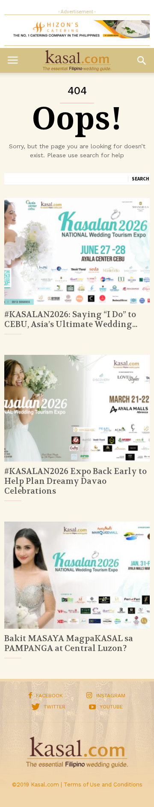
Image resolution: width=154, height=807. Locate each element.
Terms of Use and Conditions (103, 784)
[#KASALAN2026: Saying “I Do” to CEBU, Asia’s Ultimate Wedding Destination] (77, 251)
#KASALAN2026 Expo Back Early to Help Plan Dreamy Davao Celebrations (75, 481)
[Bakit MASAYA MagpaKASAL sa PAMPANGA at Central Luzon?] (77, 575)
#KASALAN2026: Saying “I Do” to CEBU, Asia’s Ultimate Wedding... (70, 319)
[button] (141, 60)
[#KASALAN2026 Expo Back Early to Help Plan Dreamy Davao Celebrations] (77, 408)
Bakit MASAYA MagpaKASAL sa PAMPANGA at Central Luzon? (68, 643)
